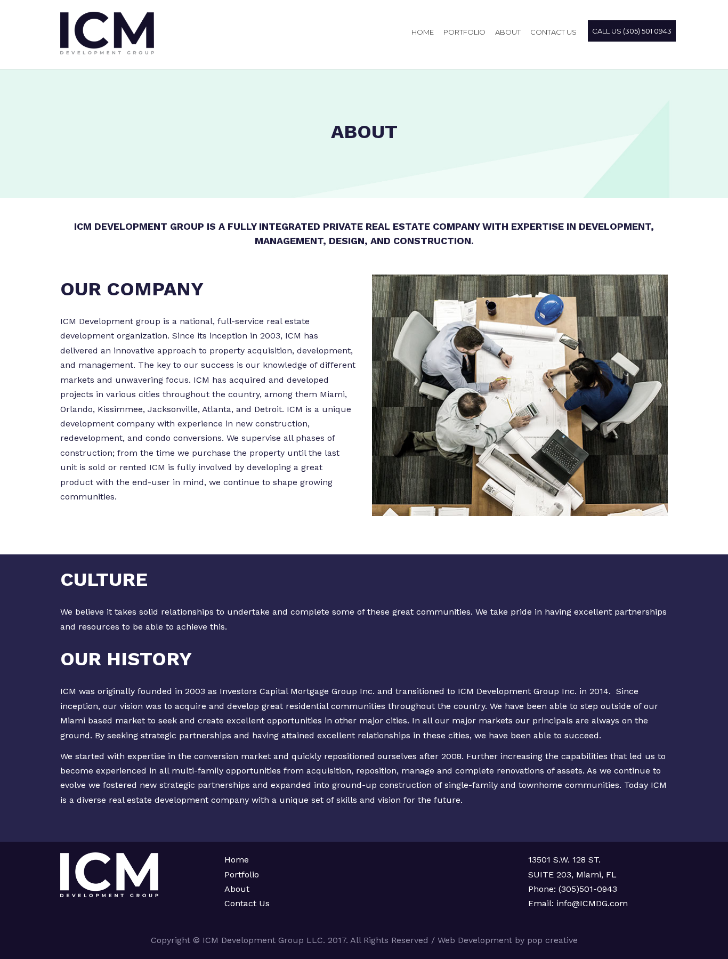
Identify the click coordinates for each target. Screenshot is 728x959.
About (508, 32)
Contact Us (247, 903)
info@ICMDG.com (591, 903)
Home (422, 32)
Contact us (553, 32)
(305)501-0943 (588, 889)
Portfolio (464, 32)
